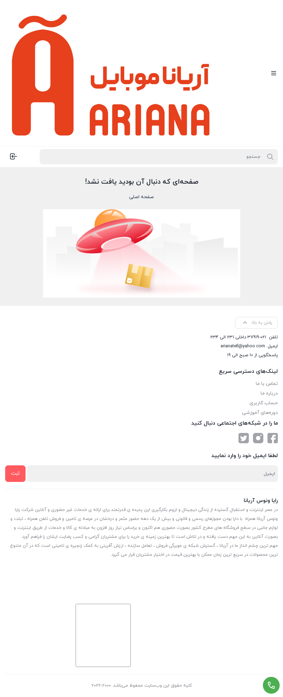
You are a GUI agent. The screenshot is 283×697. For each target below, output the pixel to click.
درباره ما (269, 393)
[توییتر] (243, 438)
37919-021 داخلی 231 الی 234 (238, 337)
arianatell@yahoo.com (243, 346)
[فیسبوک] (272, 438)
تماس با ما (267, 383)
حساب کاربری (264, 403)
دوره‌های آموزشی (260, 412)
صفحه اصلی (141, 197)
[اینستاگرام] (258, 438)
